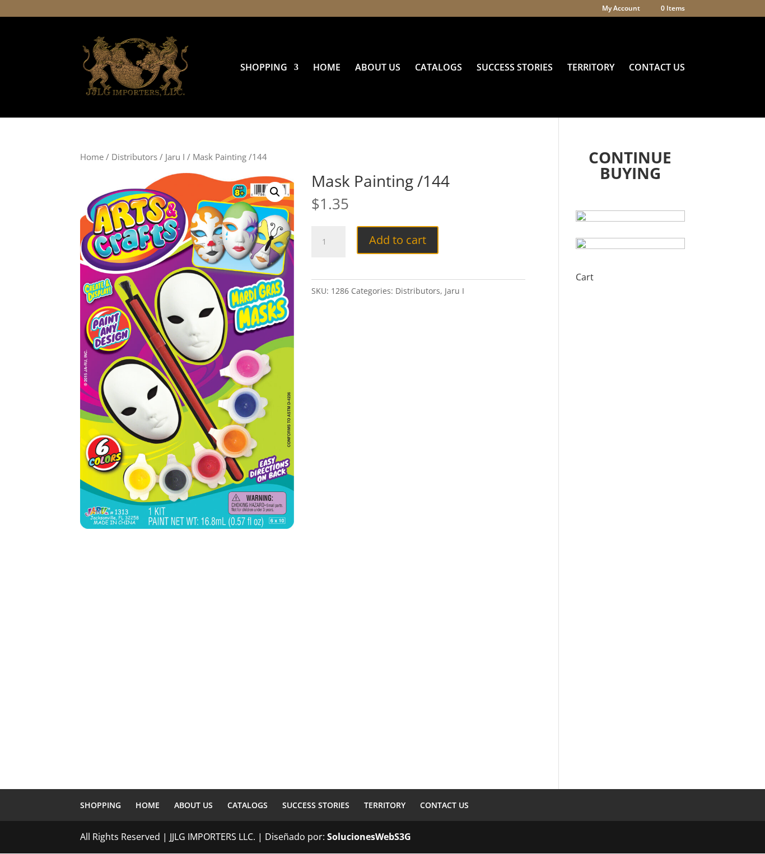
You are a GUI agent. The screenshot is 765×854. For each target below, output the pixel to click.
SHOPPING (263, 68)
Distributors (134, 156)
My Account (621, 9)
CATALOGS (438, 68)
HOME (326, 68)
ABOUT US (377, 68)
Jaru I (175, 156)
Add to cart (397, 239)
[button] (275, 192)
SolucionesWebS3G (369, 836)
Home (92, 156)
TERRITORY (590, 68)
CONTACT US (657, 68)
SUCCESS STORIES (515, 68)
